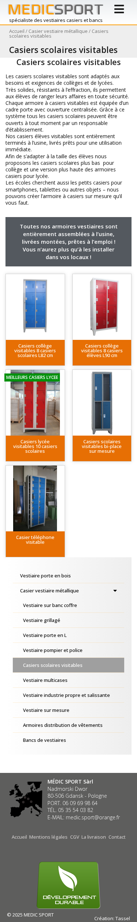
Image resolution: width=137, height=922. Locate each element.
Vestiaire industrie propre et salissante (66, 695)
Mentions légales (48, 837)
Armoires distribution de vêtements (63, 725)
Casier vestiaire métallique (58, 31)
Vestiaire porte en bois (45, 575)
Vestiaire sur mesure (46, 710)
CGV (74, 837)
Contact (117, 837)
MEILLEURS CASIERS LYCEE (32, 377)
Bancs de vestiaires (44, 740)
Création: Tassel (112, 918)
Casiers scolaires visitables (53, 665)
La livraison (93, 837)
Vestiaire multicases (45, 680)
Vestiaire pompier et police (53, 650)
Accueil (16, 31)
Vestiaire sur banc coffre (50, 605)
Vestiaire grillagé (41, 620)
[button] (35, 352)
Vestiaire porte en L (44, 635)
